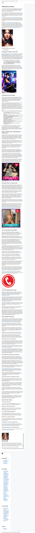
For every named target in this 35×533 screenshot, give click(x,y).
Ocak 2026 (5, 529)
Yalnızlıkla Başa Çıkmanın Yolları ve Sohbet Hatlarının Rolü (6, 472)
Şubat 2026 (5, 528)
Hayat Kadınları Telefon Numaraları (6, 512)
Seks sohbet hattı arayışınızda (12, 299)
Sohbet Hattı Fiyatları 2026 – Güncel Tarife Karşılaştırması (6, 487)
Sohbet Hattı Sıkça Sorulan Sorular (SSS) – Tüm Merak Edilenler (6, 475)
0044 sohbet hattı (8, 425)
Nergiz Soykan (5, 440)
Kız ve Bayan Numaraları (6, 462)
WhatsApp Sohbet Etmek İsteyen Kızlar (6, 516)
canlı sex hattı (17, 135)
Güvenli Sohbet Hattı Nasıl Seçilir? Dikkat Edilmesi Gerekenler (6, 484)
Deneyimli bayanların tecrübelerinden (15, 154)
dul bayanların (19, 66)
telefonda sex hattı (16, 8)
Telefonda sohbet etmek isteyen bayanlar (7, 368)
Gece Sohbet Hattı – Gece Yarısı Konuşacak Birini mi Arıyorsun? (6, 481)
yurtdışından (7, 271)
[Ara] (2, 453)
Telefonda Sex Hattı (7, 532)
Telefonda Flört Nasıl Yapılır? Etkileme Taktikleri (6, 478)
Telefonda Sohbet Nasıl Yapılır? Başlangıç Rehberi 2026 (6, 491)
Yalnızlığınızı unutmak (5, 345)
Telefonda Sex (6, 463)
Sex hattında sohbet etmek (10, 23)
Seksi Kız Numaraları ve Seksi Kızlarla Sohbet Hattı (6, 499)
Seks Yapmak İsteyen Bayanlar (6, 508)
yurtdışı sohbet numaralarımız (7, 423)
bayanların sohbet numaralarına (6, 321)
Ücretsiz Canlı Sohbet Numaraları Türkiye (6, 496)
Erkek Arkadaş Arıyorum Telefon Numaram (6, 519)
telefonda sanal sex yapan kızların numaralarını (8, 207)
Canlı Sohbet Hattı (6, 460)
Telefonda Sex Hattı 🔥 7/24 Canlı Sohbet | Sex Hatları (10, 1)
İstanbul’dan (3, 271)
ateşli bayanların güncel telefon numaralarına (13, 27)
